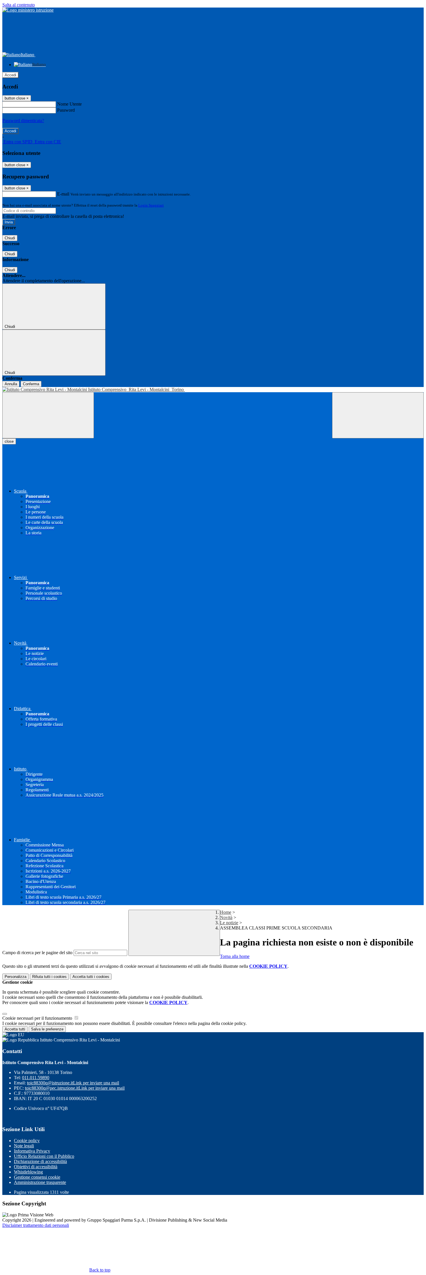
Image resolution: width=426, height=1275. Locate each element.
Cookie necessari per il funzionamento (37, 1018)
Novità (226, 917)
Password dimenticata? (23, 120)
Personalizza (15, 976)
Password (66, 110)
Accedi (10, 75)
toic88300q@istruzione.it (73, 1082)
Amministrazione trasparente (40, 1182)
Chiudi (10, 238)
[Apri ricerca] (378, 415)
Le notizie (229, 922)
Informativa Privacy (32, 1151)
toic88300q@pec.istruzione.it (75, 1088)
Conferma (31, 384)
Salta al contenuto (18, 4)
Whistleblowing (28, 1171)
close (9, 441)
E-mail (63, 193)
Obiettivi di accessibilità (35, 1166)
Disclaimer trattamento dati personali (35, 1225)
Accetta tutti (90, 976)
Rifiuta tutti (49, 976)
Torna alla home (235, 956)
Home (225, 912)
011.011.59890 (35, 1077)
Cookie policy (27, 1140)
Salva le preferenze (47, 1029)
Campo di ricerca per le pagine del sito (37, 952)
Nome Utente (69, 104)
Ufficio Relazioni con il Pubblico (44, 1156)
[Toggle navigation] (48, 415)
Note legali (24, 1145)
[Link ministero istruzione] (28, 10)
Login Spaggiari (151, 205)
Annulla (11, 384)
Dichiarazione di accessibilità (40, 1161)
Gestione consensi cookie (37, 1177)
